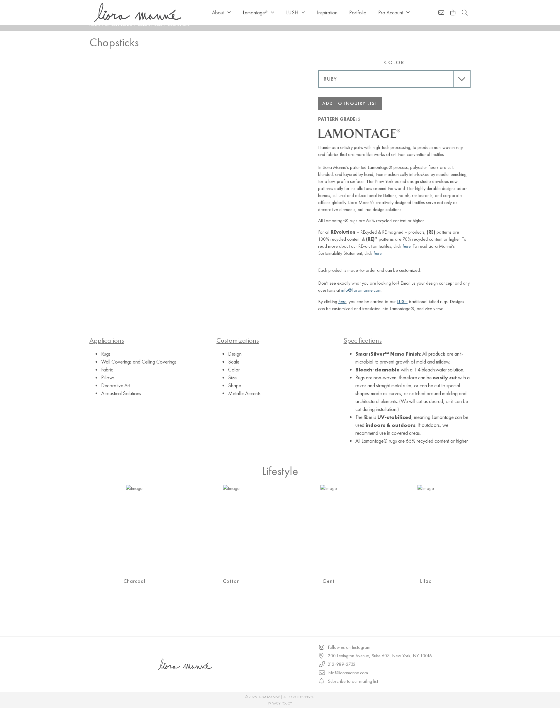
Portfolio (357, 12)
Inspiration (327, 12)
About (218, 12)
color (394, 62)
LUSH (292, 12)
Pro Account (390, 12)
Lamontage (255, 12)
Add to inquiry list (350, 103)
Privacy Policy (280, 703)
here (377, 253)
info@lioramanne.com (361, 290)
